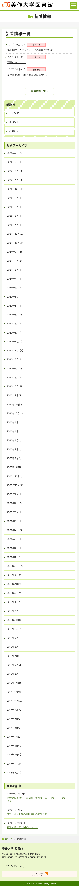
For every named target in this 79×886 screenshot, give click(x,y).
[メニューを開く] (73, 5)
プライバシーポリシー (17, 866)
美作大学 (37, 874)
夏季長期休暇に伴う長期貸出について (27, 74)
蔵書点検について (16, 62)
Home (8, 839)
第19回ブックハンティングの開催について (30, 50)
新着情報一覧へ (39, 91)
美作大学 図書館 (12, 848)
